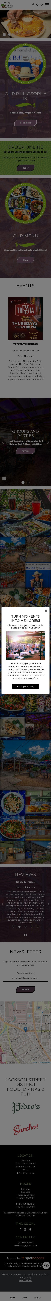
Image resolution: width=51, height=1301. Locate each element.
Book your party (25, 686)
